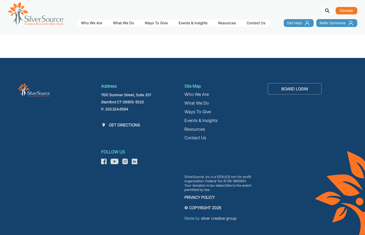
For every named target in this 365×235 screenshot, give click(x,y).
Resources (227, 22)
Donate (346, 10)
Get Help (294, 22)
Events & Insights (193, 22)
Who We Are (91, 22)
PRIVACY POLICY (199, 197)
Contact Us (256, 22)
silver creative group (218, 218)
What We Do (123, 22)
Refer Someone (333, 22)
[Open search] (327, 11)
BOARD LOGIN (294, 89)
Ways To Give (156, 22)
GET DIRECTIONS (124, 125)
